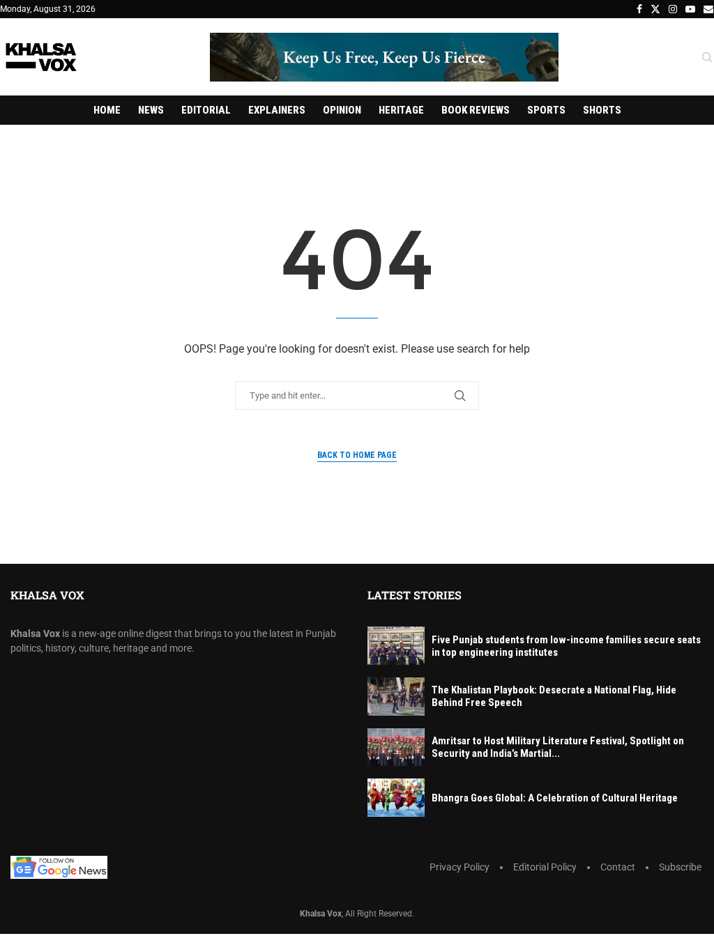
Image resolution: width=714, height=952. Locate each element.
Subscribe (680, 867)
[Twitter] (655, 9)
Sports (546, 110)
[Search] (707, 57)
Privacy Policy (459, 867)
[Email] (708, 9)
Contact (617, 867)
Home (107, 110)
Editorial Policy (545, 867)
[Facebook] (639, 9)
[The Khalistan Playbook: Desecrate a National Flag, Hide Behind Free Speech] (396, 696)
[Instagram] (673, 9)
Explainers (276, 110)
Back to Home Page (357, 455)
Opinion (342, 110)
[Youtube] (690, 9)
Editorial (206, 110)
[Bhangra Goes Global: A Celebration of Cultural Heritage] (396, 797)
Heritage (401, 110)
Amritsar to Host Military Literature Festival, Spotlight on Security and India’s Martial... (558, 747)
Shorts (602, 110)
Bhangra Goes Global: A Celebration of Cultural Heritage (555, 798)
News (151, 110)
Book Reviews (475, 110)
